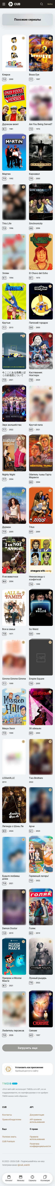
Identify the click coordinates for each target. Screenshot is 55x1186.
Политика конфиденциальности (40, 1145)
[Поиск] (41, 4)
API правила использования (37, 1120)
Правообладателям (11, 1119)
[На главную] (14, 4)
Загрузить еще (27, 1048)
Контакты (7, 1115)
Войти (50, 4)
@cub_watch (24, 1165)
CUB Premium (8, 1141)
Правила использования (37, 1138)
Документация (37, 1115)
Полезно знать (9, 1137)
